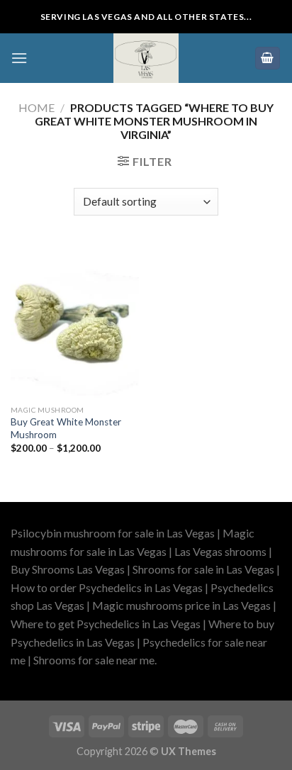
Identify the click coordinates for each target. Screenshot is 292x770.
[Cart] (268, 58)
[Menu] (19, 57)
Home (36, 107)
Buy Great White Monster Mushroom (66, 428)
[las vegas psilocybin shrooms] (146, 58)
